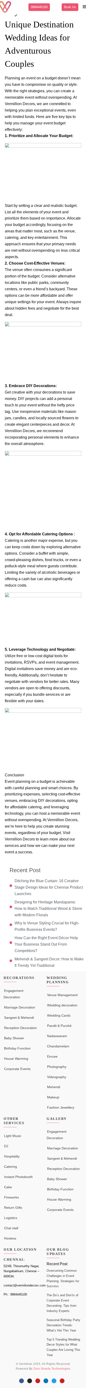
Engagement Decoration (13, 994)
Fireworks (11, 1197)
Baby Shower (14, 1038)
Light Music (12, 1136)
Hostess (10, 1238)
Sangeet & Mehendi (19, 1017)
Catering (10, 1166)
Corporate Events (17, 1069)
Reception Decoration (20, 1028)
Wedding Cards (58, 1015)
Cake (8, 1187)
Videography (56, 1077)
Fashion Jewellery (60, 1107)
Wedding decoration (62, 1005)
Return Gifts (13, 1207)
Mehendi (53, 1087)
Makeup (53, 1097)
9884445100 (39, 7)
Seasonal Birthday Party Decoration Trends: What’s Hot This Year (63, 1325)
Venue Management (62, 995)
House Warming (16, 1058)
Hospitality (12, 1156)
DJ (6, 1146)
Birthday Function (17, 1048)
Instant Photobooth (18, 1177)
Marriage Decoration (19, 1007)
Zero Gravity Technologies (51, 1368)
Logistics (10, 1218)
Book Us (70, 7)
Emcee (52, 1056)
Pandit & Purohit (59, 1026)
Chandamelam (58, 1046)
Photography (56, 1067)
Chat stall (11, 1228)
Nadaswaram (57, 1036)
